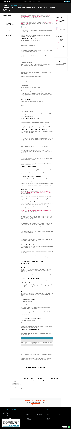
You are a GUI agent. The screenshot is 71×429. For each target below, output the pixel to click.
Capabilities (25, 1)
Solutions (29, 1)
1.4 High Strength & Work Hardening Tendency (9, 25)
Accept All (16, 425)
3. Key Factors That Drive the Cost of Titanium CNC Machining (9, 38)
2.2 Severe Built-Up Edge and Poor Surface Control (9, 30)
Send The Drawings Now (35, 404)
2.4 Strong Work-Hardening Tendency (10, 34)
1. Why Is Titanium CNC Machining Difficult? (9, 19)
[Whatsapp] (69, 427)
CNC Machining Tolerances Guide (55, 379)
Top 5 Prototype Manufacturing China (42, 379)
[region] (11, 423)
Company (38, 1)
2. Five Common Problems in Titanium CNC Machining (8, 27)
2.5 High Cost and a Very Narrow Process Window (9, 36)
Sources (34, 1)
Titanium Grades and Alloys (26, 288)
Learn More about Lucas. (59, 68)
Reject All (10, 425)
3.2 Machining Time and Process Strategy (9, 41)
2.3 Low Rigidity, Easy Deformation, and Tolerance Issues (9, 32)
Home (4, 5)
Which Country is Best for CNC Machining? (29, 379)
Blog (6, 5)
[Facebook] (2, 418)
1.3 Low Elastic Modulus (8, 23)
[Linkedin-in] (4, 418)
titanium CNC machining (30, 351)
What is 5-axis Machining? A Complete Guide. (16, 380)
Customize (5, 425)
